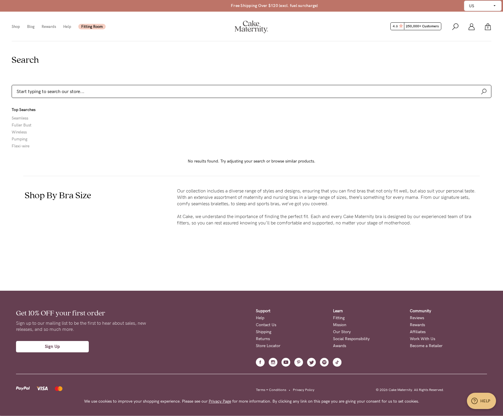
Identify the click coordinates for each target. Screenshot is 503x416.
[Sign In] (471, 26)
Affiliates (418, 331)
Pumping (19, 139)
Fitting (339, 317)
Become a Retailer (426, 345)
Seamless (20, 118)
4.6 (416, 26)
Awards (339, 345)
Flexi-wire (20, 146)
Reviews (417, 317)
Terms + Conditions (271, 390)
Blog (31, 26)
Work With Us (422, 338)
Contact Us (266, 324)
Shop (16, 26)
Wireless (19, 132)
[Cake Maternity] (251, 26)
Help (67, 26)
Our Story (342, 331)
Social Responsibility (351, 338)
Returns (263, 338)
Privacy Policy (303, 390)
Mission (339, 324)
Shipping (263, 331)
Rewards (49, 26)
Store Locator (268, 345)
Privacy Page (220, 401)
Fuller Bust (21, 125)
